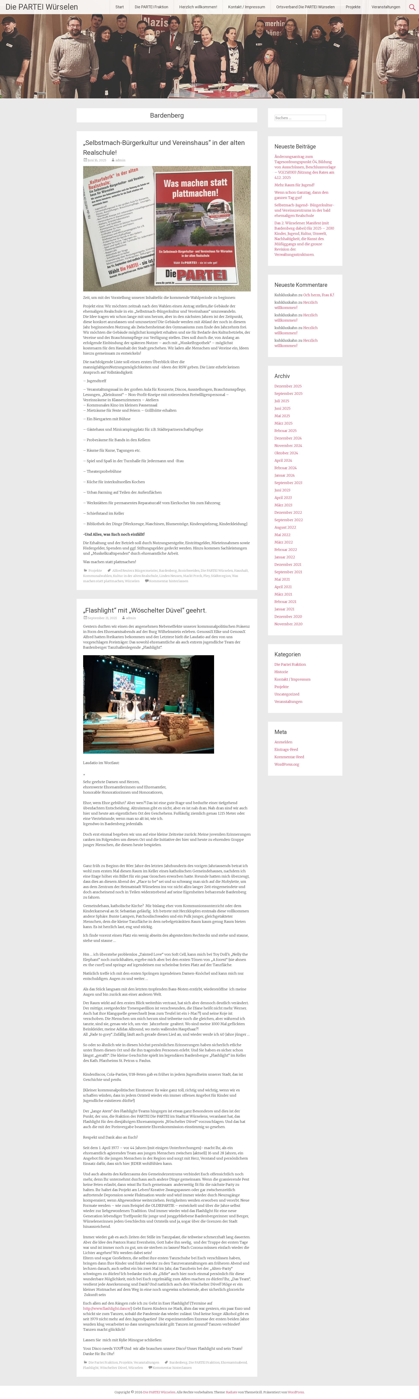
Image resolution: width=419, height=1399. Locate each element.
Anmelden (283, 742)
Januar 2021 (284, 609)
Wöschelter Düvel (113, 1368)
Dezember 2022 (288, 512)
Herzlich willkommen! (198, 7)
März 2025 (283, 423)
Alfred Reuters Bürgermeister (135, 571)
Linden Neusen (170, 576)
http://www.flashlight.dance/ (107, 1308)
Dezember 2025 (288, 386)
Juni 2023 (282, 490)
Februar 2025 (286, 431)
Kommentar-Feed (289, 757)
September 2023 (288, 483)
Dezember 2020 (288, 616)
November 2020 (288, 624)
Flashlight (91, 1368)
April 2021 (283, 587)
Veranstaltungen (386, 7)
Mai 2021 (282, 579)
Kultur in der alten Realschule (135, 576)
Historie (281, 672)
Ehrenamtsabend (234, 1362)
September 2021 (288, 572)
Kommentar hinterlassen (168, 581)
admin (120, 160)
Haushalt (241, 571)
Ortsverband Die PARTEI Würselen (305, 7)
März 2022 (284, 542)
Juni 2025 (282, 408)
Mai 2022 (282, 535)
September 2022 (289, 520)
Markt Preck (192, 576)
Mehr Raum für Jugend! (294, 185)
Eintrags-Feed (286, 749)
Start (119, 7)
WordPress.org (287, 764)
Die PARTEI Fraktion (151, 7)
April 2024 (283, 460)
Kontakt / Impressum (246, 7)
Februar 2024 (286, 468)
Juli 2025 (282, 401)
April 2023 (283, 497)
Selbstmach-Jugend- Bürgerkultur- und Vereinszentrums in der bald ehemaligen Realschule (304, 210)
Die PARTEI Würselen (41, 7)
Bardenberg (168, 571)
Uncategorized (287, 694)
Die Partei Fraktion (103, 1362)
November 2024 (288, 445)
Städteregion (221, 576)
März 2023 (283, 505)
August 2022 (285, 527)
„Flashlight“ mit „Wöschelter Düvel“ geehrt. (145, 610)
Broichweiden (188, 571)
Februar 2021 (285, 601)
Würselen (132, 581)
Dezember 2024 (288, 438)
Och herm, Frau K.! (318, 295)
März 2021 (283, 594)
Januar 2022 (285, 557)
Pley (206, 576)
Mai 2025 (282, 416)
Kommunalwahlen (97, 576)
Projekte (353, 7)
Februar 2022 (286, 549)
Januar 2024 (285, 475)
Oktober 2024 (286, 453)
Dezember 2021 (288, 564)
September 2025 (288, 393)
